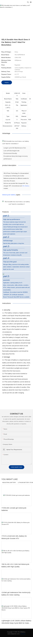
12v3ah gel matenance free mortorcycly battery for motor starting (15, 594)
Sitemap (22, 633)
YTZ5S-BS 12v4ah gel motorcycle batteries (13, 509)
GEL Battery (25, 186)
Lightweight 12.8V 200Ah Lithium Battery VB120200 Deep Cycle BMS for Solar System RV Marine (16, 622)
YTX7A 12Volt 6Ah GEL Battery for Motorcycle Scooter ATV (14, 537)
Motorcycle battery (9, 195)
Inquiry (7, 82)
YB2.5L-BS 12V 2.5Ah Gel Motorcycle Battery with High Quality (15, 565)
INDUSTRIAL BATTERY (9, 482)
